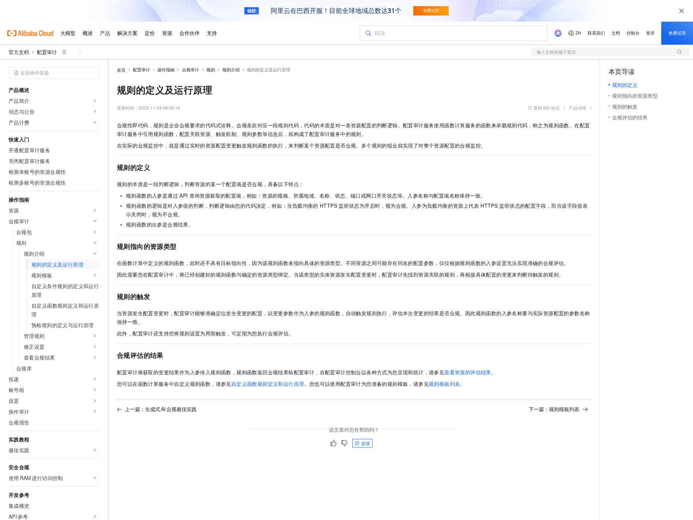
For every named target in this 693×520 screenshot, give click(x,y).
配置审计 (47, 52)
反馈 (365, 443)
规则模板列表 (444, 383)
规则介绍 (231, 69)
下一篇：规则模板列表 (554, 409)
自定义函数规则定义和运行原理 (267, 383)
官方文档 (19, 52)
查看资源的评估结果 (467, 372)
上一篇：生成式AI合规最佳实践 (161, 409)
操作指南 (166, 69)
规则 (210, 69)
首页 (121, 70)
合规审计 (190, 69)
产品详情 (577, 108)
